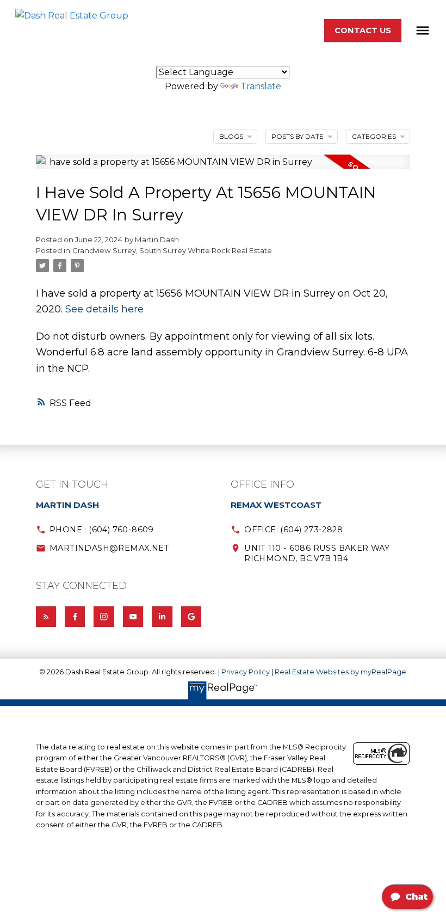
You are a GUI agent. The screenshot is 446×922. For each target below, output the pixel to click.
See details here (104, 309)
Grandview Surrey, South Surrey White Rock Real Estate (172, 250)
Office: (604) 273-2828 (293, 529)
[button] (362, 30)
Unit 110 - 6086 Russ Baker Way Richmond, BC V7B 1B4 (316, 553)
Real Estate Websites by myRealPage (340, 672)
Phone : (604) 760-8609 (101, 529)
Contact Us (362, 30)
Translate (260, 86)
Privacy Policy (245, 672)
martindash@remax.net (109, 548)
